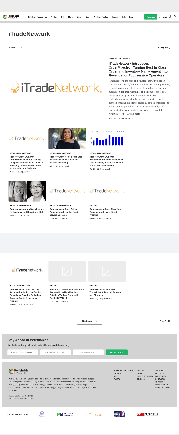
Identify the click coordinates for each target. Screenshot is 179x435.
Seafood (115, 17)
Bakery (79, 17)
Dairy (88, 17)
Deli (62, 17)
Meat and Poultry (101, 17)
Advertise (163, 17)
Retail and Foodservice (37, 17)
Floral (70, 17)
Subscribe (151, 17)
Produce (54, 17)
